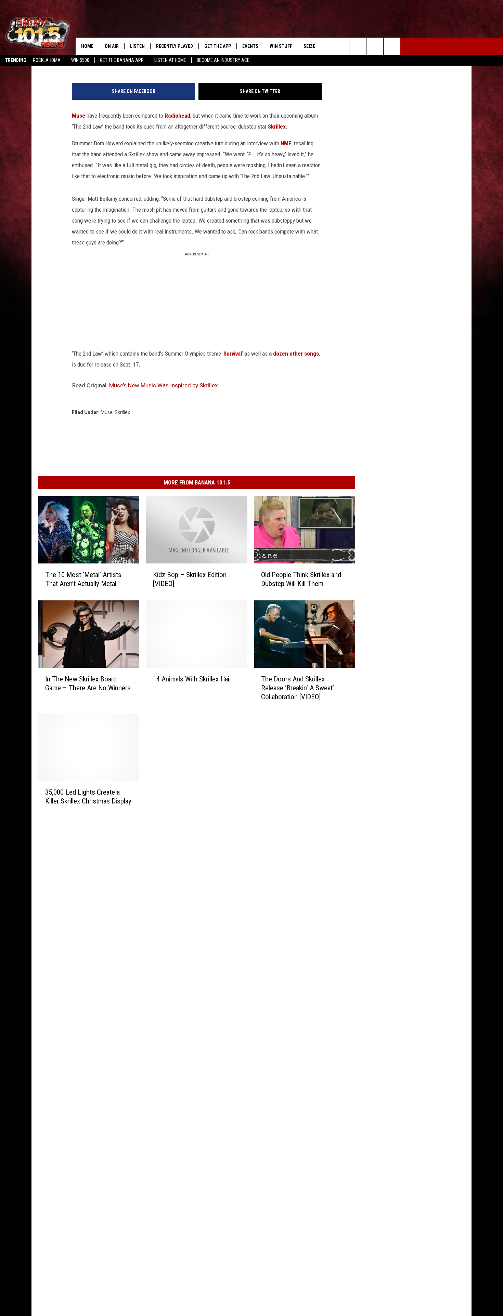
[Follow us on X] (374, 46)
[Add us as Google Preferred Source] (340, 46)
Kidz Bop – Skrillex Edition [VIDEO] (190, 578)
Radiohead (177, 115)
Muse (78, 115)
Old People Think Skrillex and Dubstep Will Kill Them (301, 578)
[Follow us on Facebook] (357, 46)
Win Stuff (281, 46)
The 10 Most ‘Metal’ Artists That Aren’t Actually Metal (83, 578)
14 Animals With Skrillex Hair (192, 679)
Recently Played (174, 46)
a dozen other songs (294, 353)
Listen (137, 46)
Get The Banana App (122, 60)
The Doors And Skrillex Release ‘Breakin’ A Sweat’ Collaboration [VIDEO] (297, 688)
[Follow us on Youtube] (392, 46)
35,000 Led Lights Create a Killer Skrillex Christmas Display (88, 796)
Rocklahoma (47, 60)
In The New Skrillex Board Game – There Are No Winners (88, 683)
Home (87, 46)
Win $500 (80, 60)
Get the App (217, 46)
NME (286, 143)
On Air (112, 46)
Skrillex (277, 126)
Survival (232, 353)
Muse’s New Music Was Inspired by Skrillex (163, 385)
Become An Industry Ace (223, 60)
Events (250, 46)
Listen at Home (170, 60)
